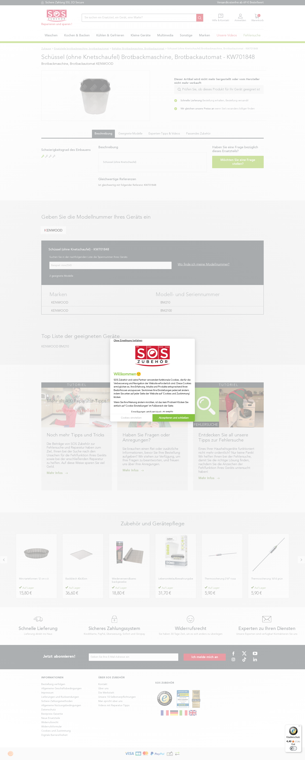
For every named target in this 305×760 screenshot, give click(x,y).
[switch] (293, 748)
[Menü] (299, 727)
